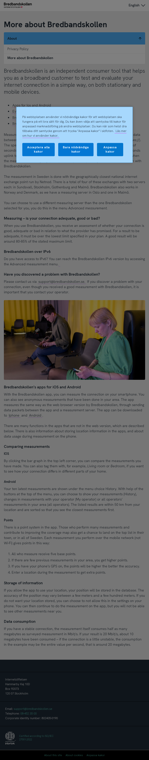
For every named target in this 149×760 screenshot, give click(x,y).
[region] (74, 135)
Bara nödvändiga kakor (76, 149)
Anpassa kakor (110, 149)
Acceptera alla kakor (38, 149)
